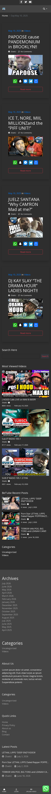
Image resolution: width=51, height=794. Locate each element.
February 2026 (9, 599)
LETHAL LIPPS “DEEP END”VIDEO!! (31, 500)
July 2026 (6, 583)
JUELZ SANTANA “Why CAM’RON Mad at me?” (23, 204)
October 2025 (8, 611)
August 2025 (8, 617)
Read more (25, 89)
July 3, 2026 (22, 756)
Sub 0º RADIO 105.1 (11, 438)
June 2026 (7, 586)
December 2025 (9, 605)
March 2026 (7, 595)
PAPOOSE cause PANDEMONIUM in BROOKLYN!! (24, 42)
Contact (6, 734)
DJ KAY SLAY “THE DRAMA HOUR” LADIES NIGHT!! (25, 285)
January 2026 (8, 602)
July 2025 (6, 620)
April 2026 (7, 592)
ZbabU (5, 402)
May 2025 (6, 627)
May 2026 (6, 589)
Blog (4, 731)
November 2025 (10, 608)
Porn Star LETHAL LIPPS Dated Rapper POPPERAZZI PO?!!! (34, 516)
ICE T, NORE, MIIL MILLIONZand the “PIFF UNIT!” (25, 123)
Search (45, 356)
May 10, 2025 (14, 30)
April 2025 (7, 630)
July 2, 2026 (22, 766)
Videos (27, 30)
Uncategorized (9, 552)
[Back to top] (7, 778)
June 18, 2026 (23, 775)
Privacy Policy (8, 725)
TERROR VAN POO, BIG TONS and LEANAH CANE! (33, 530)
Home (5, 15)
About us (6, 728)
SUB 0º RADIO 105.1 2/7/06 (15, 478)
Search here (9, 350)
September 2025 (10, 614)
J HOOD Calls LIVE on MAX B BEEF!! (19, 399)
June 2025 (7, 623)
